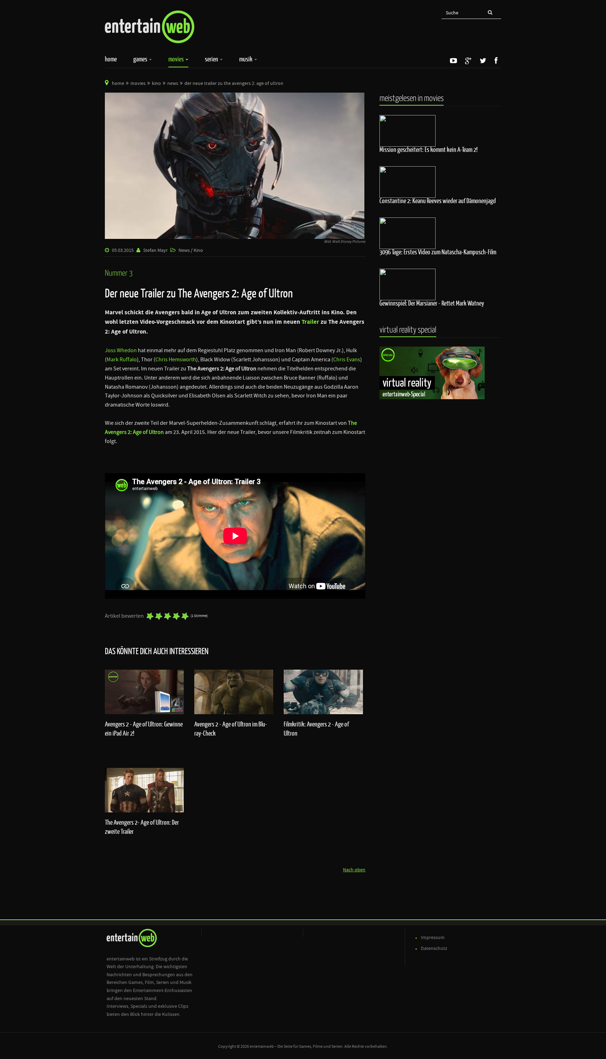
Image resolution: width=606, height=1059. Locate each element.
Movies (176, 59)
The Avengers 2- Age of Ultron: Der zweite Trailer (142, 827)
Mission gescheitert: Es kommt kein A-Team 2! (428, 149)
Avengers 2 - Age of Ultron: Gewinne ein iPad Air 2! (144, 728)
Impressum (433, 937)
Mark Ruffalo (122, 359)
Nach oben (354, 870)
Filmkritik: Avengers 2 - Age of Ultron (316, 728)
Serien (212, 59)
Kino (156, 83)
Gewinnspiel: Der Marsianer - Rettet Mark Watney (431, 303)
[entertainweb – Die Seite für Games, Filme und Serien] (149, 27)
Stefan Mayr (155, 250)
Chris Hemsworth (175, 359)
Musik (246, 59)
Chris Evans (346, 359)
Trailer (310, 322)
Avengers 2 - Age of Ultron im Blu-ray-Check (230, 728)
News (172, 83)
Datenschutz (434, 948)
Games (140, 59)
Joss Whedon (121, 350)
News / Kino (191, 250)
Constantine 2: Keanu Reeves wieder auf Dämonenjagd (437, 200)
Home (111, 59)
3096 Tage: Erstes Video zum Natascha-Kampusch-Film (437, 252)
